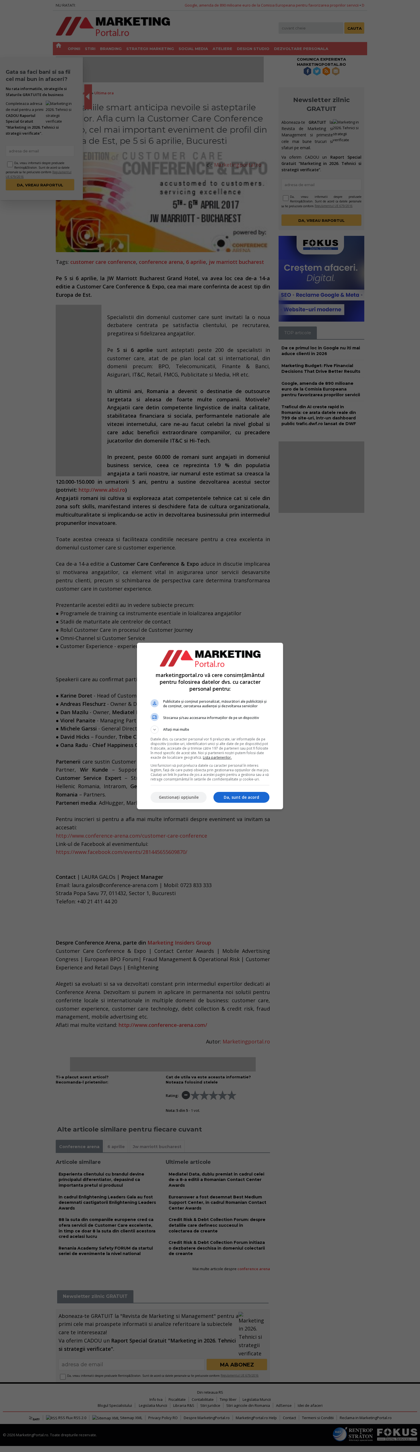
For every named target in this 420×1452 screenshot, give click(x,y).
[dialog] (210, 726)
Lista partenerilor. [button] (217, 757)
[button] (210, 730)
